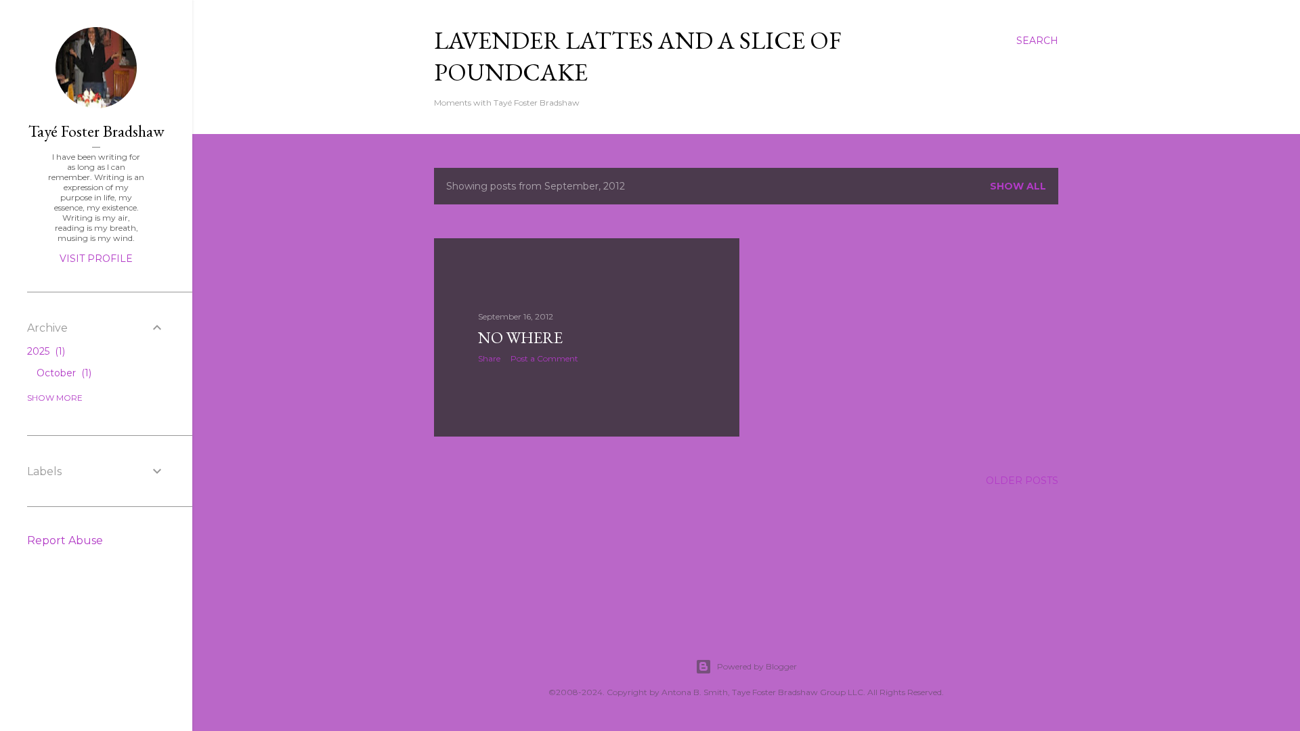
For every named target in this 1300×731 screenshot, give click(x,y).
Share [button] (489, 358)
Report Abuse (65, 540)
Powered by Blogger (757, 666)
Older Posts (1022, 480)
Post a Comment (544, 358)
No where (520, 337)
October (63, 373)
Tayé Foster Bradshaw (96, 130)
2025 (44, 351)
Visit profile (96, 258)
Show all (1018, 186)
